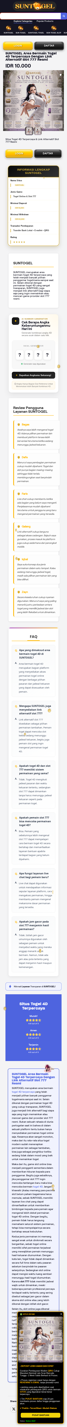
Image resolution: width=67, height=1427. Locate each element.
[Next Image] (61, 101)
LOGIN (18, 45)
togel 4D (38, 1186)
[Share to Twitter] (14, 1409)
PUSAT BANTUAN (40, 1415)
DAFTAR (49, 45)
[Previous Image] (5, 101)
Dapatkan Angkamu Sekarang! (33, 375)
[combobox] (30, 16)
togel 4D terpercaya (23, 1091)
